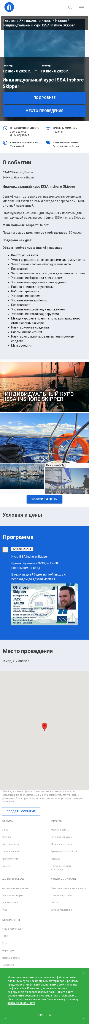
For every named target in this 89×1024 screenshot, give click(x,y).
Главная (9, 20)
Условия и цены (44, 499)
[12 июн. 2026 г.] (5, 550)
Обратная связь (10, 844)
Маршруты (8, 950)
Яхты (4, 943)
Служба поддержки (61, 910)
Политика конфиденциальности (68, 888)
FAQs (5, 910)
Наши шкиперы (11, 851)
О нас (5, 829)
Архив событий (10, 858)
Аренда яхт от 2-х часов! (64, 851)
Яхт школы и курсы (35, 20)
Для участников (10, 902)
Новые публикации (12, 928)
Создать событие (21, 811)
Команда (6, 837)
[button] (44, 500)
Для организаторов (12, 895)
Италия (61, 20)
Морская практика (61, 844)
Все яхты (6, 866)
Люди (5, 936)
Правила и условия (61, 895)
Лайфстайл (8, 965)
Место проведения (44, 111)
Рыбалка (55, 858)
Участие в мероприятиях (15, 888)
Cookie (54, 902)
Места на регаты (60, 829)
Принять (44, 1015)
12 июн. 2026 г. (22, 549)
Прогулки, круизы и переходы (61, 868)
